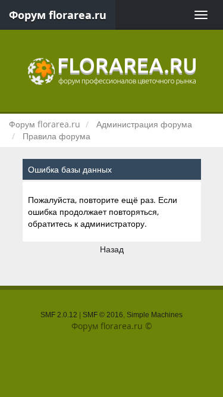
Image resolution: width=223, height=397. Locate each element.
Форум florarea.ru (57, 15)
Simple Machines (155, 315)
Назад (112, 249)
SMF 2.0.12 (58, 315)
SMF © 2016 (103, 315)
